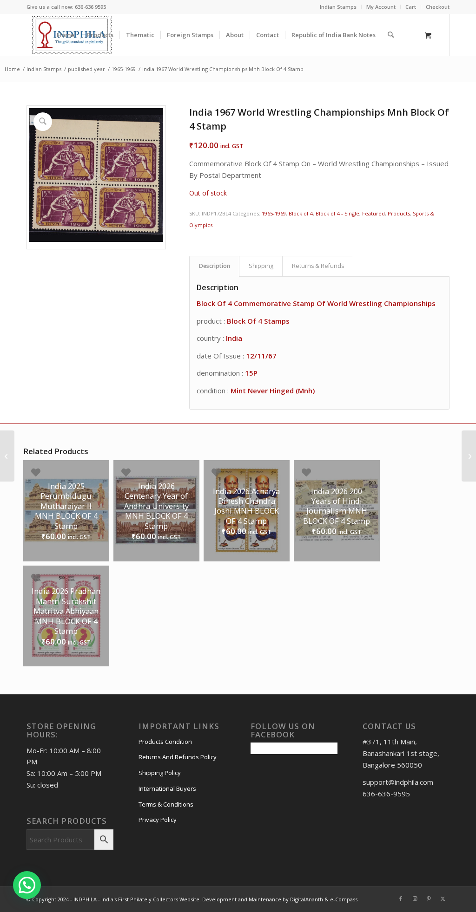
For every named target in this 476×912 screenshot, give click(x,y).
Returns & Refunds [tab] (318, 266)
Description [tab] (214, 266)
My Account (381, 6)
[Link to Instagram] (415, 898)
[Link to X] (443, 898)
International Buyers (167, 788)
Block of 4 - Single (337, 213)
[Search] (391, 35)
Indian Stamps (338, 6)
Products (399, 213)
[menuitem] (338, 7)
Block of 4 (301, 213)
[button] (27, 885)
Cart (410, 6)
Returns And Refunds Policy (178, 757)
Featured (373, 213)
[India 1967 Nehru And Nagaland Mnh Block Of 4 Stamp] (469, 456)
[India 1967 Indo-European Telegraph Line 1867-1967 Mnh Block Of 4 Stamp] (7, 456)
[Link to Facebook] (401, 898)
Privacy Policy (158, 819)
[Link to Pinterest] (429, 898)
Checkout (438, 6)
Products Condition (165, 741)
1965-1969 (274, 213)
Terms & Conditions (166, 804)
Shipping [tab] (261, 266)
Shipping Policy (160, 773)
